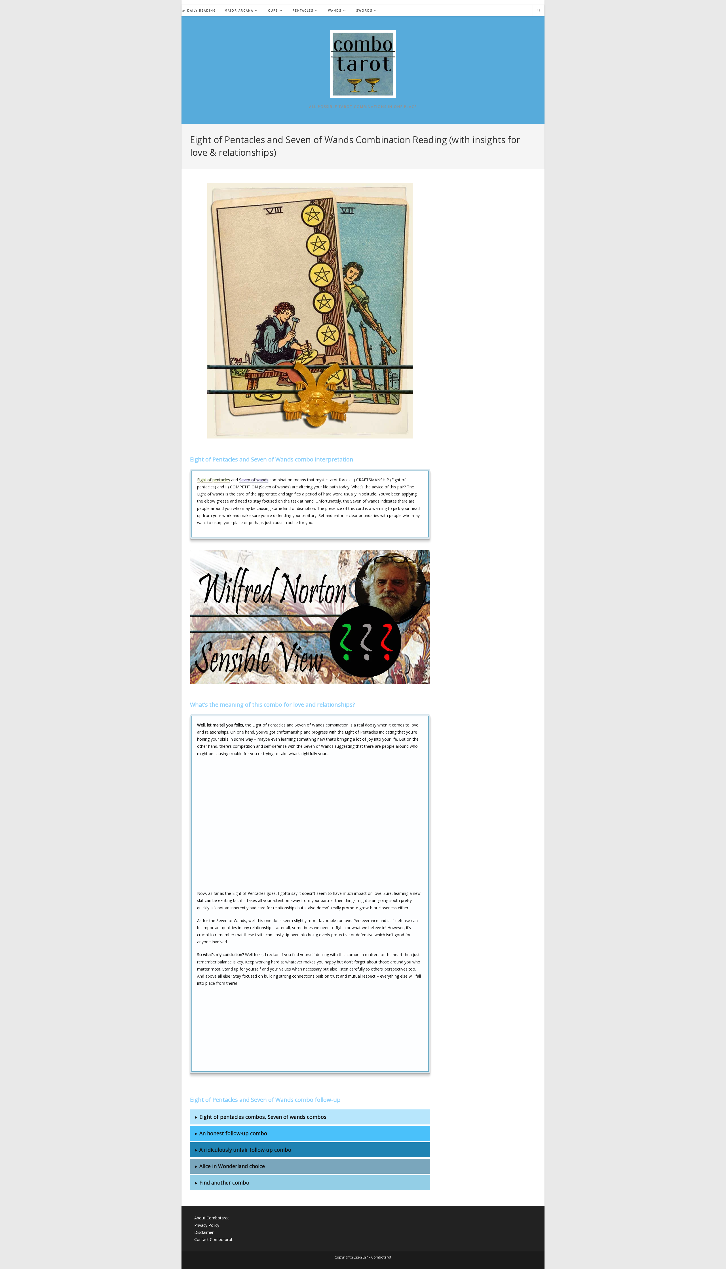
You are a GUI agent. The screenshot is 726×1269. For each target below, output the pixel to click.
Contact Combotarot (213, 1239)
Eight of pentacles (213, 479)
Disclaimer (204, 1232)
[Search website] (539, 11)
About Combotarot (211, 1218)
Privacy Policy (206, 1225)
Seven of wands (253, 479)
